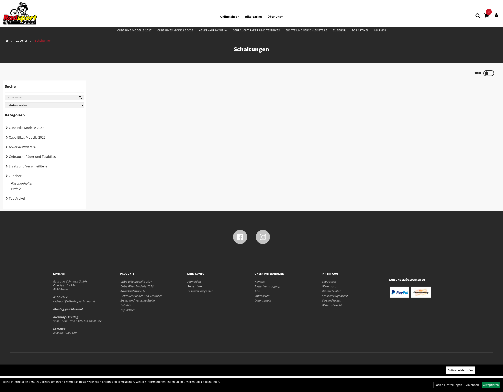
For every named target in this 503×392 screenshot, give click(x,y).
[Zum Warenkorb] (486, 16)
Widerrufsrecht (332, 305)
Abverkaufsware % (213, 30)
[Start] (7, 40)
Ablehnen (472, 385)
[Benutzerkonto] (496, 15)
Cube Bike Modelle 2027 (134, 30)
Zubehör (339, 30)
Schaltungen (43, 40)
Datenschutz (262, 300)
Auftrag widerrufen (460, 370)
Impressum (261, 296)
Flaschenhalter (22, 183)
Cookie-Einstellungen (448, 385)
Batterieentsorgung (267, 286)
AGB (257, 291)
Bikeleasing (253, 16)
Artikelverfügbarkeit (335, 296)
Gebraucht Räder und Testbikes (256, 30)
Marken (380, 30)
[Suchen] (80, 97)
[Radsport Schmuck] (20, 13)
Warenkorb (329, 286)
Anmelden (194, 281)
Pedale (16, 189)
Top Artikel (360, 30)
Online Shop (228, 16)
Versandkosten (331, 291)
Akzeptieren (491, 385)
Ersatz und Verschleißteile (306, 30)
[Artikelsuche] (477, 16)
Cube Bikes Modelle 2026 (175, 30)
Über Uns (274, 16)
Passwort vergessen (200, 291)
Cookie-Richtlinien (207, 382)
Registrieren (195, 286)
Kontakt (259, 281)
